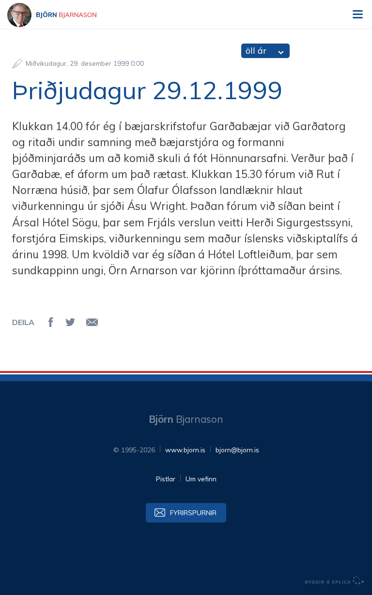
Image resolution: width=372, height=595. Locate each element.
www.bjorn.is (185, 450)
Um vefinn (201, 479)
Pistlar (165, 479)
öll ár (256, 50)
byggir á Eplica (335, 580)
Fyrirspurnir (193, 512)
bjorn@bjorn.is (237, 450)
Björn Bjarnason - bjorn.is (60, 15)
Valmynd (357, 14)
